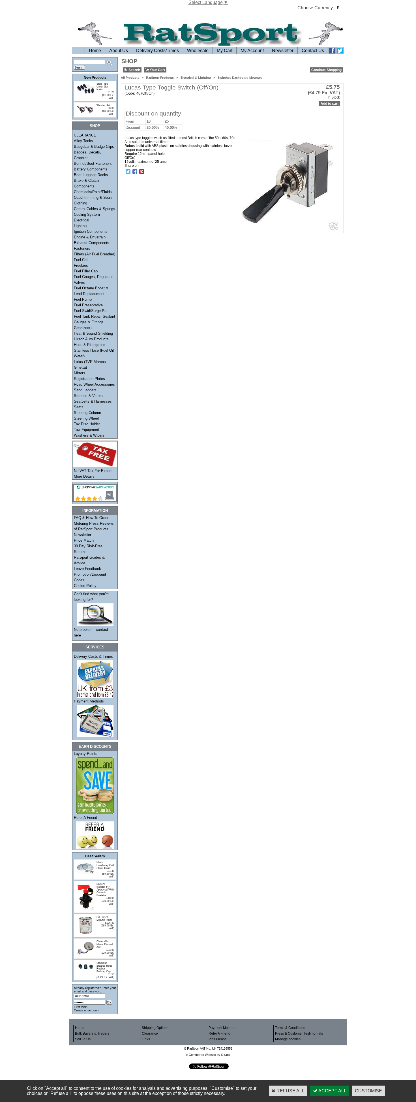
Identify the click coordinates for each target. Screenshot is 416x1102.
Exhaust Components (91, 243)
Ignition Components (91, 231)
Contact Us (313, 50)
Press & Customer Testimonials (299, 1033)
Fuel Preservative (88, 305)
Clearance (150, 1033)
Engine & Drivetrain (90, 237)
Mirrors (79, 373)
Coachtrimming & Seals (93, 197)
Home (95, 50)
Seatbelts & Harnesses (93, 401)
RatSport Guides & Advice (89, 560)
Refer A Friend (85, 817)
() (109, 498)
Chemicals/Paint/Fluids (93, 192)
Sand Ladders (85, 390)
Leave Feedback (87, 569)
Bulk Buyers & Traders (92, 1033)
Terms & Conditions (290, 1028)
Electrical (81, 220)
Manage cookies (288, 1039)
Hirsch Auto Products (91, 339)
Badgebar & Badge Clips (94, 146)
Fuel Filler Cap (86, 271)
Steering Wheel (86, 418)
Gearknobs (83, 328)
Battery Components (91, 169)
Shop (95, 126)
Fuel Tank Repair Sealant (94, 316)
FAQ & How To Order (91, 518)
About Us (118, 50)
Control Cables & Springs (94, 209)
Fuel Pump (83, 299)
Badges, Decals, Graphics (87, 155)
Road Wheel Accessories (94, 384)
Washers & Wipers (89, 435)
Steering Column (87, 413)
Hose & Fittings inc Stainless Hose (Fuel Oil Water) (94, 350)
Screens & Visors (88, 396)
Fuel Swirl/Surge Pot (91, 311)
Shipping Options (155, 1028)
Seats (78, 407)
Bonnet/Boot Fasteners (93, 163)
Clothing (80, 203)
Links (146, 1039)
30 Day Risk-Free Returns (88, 549)
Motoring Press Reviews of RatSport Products (94, 526)
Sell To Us (83, 1039)
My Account (252, 50)
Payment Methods (89, 701)
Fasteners (82, 248)
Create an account (86, 1010)
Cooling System (87, 214)
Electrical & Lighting (196, 77)
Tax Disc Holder (87, 424)
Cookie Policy (85, 586)
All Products (130, 77)
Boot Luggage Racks (91, 175)
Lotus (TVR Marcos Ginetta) (90, 365)
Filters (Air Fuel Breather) (94, 254)
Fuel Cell (81, 260)
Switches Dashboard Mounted (240, 77)
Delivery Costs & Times (93, 656)
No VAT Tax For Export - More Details (94, 474)
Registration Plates (89, 379)
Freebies (81, 265)
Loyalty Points (85, 753)
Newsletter (282, 50)
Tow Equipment (86, 430)
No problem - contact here (91, 632)
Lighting (80, 226)
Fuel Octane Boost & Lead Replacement (91, 291)
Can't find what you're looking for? (91, 597)
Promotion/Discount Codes (90, 577)
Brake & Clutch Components (86, 183)
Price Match (84, 540)
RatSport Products (160, 77)
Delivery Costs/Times (157, 50)
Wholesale (198, 50)
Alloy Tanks (83, 141)
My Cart (224, 50)
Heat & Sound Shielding (93, 333)
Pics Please (218, 1039)
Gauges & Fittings (89, 322)
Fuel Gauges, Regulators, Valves (95, 280)
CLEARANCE (85, 135)
